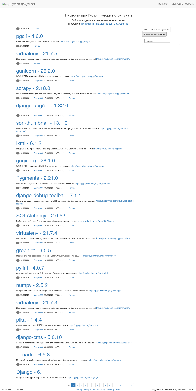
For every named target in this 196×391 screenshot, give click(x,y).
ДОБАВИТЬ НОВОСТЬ (183, 3)
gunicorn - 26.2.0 (35, 70)
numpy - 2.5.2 (32, 284)
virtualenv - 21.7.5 (36, 53)
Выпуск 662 (38, 80)
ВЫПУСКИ (163, 3)
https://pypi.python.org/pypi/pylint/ (93, 273)
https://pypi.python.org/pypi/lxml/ (109, 148)
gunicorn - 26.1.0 (35, 160)
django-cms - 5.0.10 (39, 336)
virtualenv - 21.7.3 (36, 302)
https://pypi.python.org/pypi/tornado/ (105, 360)
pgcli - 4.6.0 (29, 35)
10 (110, 385)
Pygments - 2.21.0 (37, 177)
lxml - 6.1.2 (28, 142)
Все (146, 29)
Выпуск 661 (38, 188)
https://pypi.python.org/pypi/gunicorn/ (87, 76)
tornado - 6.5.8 (33, 354)
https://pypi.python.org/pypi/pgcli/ (75, 41)
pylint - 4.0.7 (30, 267)
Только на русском (160, 29)
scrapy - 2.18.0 (33, 87)
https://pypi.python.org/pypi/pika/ (83, 325)
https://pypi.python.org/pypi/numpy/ (105, 290)
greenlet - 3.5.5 (33, 250)
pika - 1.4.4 (29, 319)
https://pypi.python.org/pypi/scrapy (113, 93)
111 (125, 385)
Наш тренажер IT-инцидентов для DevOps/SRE (98, 389)
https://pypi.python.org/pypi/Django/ (83, 377)
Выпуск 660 (38, 295)
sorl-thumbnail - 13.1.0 (42, 122)
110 (119, 385)
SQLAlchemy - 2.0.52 (40, 215)
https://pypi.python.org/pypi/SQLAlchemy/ (96, 221)
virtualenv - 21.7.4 (36, 232)
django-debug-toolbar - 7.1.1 (48, 195)
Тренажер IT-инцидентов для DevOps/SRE (104, 23)
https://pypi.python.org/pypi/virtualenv (113, 58)
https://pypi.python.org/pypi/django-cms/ (114, 342)
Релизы (37, 28)
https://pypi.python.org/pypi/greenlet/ (99, 255)
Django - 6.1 (30, 371)
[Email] (14, 389)
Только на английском (154, 34)
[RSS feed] (25, 389)
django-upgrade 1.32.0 (42, 105)
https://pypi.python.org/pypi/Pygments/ (92, 183)
